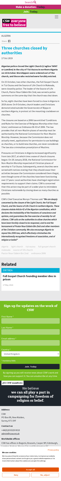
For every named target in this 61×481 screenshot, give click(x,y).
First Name (7, 316)
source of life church (23, 249)
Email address (8, 338)
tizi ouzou (30, 246)
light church (17, 246)
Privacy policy (53, 450)
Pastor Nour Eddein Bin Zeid (14, 253)
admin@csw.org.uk (10, 433)
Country (6, 349)
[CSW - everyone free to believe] (14, 23)
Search (29, 2)
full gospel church (47, 246)
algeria (4, 246)
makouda (5, 249)
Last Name (7, 327)
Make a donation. (30, 7)
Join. (30, 11)
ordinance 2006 (38, 253)
